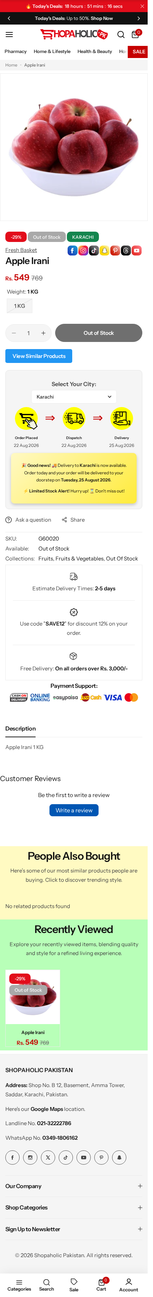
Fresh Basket (21, 250)
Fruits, (47, 558)
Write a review (74, 810)
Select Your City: (74, 383)
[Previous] (8, 18)
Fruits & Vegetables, (81, 558)
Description (20, 728)
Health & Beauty (95, 51)
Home (11, 65)
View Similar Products (38, 356)
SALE (139, 51)
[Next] (138, 18)
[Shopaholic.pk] (74, 34)
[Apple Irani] (32, 996)
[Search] (121, 34)
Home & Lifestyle (52, 51)
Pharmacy (16, 51)
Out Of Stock (122, 558)
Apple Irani (31, 1030)
